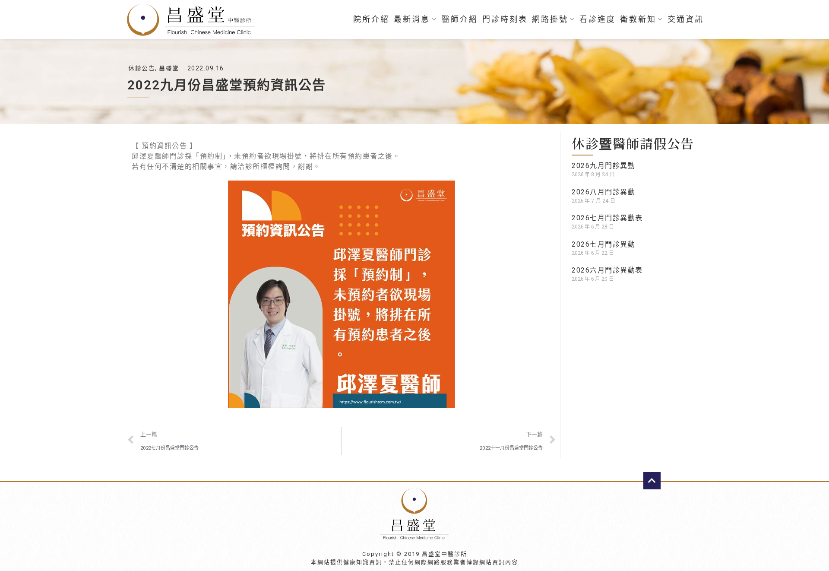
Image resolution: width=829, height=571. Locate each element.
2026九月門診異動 (603, 166)
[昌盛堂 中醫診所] (194, 19)
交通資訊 (686, 19)
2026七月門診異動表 (607, 218)
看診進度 (597, 19)
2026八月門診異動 (603, 192)
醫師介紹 (460, 19)
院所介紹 (371, 19)
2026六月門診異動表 (607, 270)
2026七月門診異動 (603, 244)
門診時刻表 (505, 19)
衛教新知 (638, 19)
